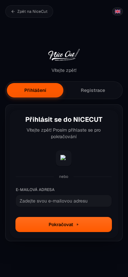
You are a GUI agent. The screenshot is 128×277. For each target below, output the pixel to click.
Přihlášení (35, 90)
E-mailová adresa (35, 189)
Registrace (93, 90)
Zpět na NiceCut (32, 11)
